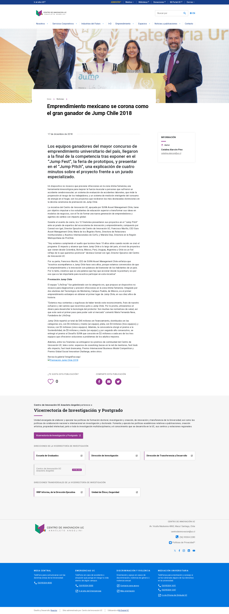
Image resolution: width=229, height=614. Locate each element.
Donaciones (158, 2)
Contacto (189, 24)
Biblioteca (143, 2)
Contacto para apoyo (129, 586)
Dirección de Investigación (114, 455)
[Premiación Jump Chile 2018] (63, 360)
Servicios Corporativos (63, 24)
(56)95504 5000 (86, 586)
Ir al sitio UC (39, 2)
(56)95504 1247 (169, 590)
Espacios (142, 24)
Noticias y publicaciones (166, 24)
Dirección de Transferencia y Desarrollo (170, 455)
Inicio (49, 99)
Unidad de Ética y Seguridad (115, 492)
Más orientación (127, 591)
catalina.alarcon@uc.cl (171, 153)
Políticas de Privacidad (181, 542)
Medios (129, 2)
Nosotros (40, 24)
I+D (109, 24)
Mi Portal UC (175, 2)
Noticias (60, 99)
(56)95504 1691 (169, 586)
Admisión (115, 2)
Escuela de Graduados (59, 455)
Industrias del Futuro (90, 24)
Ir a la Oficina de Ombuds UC (174, 595)
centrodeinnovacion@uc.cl (183, 531)
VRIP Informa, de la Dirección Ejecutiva (59, 492)
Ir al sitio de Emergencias (90, 591)
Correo (191, 2)
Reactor (54, 610)
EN (193, 13)
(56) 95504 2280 (187, 537)
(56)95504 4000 (45, 583)
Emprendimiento (123, 24)
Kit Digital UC (123, 610)
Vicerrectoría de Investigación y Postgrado (58, 435)
